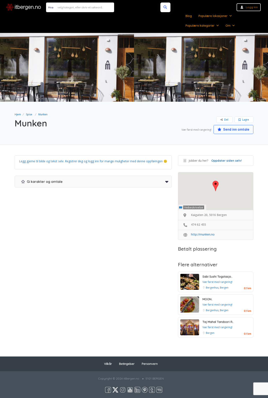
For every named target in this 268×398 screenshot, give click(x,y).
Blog (189, 16)
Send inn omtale (235, 129)
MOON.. (207, 299)
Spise (29, 114)
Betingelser (127, 364)
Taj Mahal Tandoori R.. (218, 322)
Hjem (18, 114)
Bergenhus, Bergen (217, 287)
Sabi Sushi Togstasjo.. (217, 276)
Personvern (150, 364)
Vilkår (108, 364)
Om (228, 25)
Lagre (245, 119)
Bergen (210, 333)
